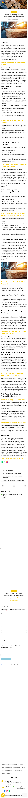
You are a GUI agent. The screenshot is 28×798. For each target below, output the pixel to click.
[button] (3, 795)
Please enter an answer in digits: (8, 650)
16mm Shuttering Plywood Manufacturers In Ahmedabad (12, 477)
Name (2, 629)
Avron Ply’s (5, 453)
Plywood (14, 591)
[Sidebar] (1, 241)
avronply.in (23, 430)
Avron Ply (9, 19)
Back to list (14, 486)
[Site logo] (5, 1)
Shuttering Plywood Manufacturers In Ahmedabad (13, 480)
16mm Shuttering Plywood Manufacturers (12, 473)
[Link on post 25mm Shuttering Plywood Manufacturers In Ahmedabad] (14, 542)
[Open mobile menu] (26, 2)
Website (3, 640)
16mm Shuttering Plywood (8, 470)
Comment (3, 613)
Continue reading (14, 600)
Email (2, 634)
